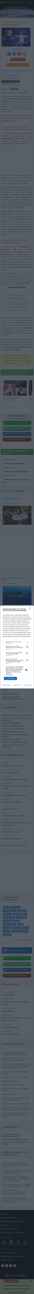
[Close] (30, 609)
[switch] (26, 647)
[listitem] (17, 642)
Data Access (17, 685)
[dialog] (17, 647)
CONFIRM (10, 678)
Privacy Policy (28, 685)
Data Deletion (6, 685)
